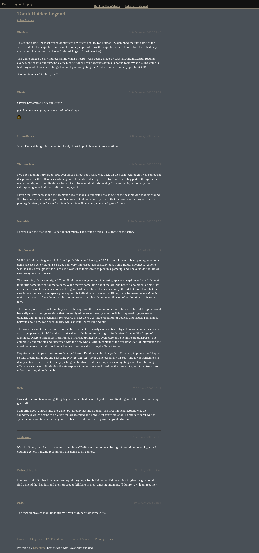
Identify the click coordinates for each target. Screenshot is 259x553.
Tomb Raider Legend (41, 14)
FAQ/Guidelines (56, 539)
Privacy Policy (104, 539)
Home (21, 539)
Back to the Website (107, 6)
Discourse (39, 547)
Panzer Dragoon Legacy (17, 4)
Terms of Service (80, 539)
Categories (35, 539)
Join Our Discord (136, 6)
